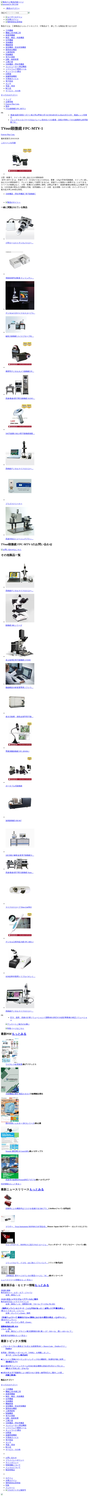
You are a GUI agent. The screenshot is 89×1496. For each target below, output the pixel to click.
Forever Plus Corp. (8, 135)
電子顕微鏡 (30, 194)
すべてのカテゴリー (9, 95)
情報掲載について (13, 1465)
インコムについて (13, 1467)
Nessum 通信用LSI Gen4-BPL (17, 1151)
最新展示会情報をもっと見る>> (14, 1336)
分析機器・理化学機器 (15, 194)
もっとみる (19, 1033)
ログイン (9, 1478)
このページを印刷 (8, 143)
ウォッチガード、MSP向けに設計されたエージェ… (27, 1245)
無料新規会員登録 (13, 1483)
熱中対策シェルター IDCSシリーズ (20, 1123)
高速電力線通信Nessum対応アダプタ (21, 1180)
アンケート (10, 1488)
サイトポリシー (12, 1463)
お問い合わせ (11, 1458)
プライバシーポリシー (15, 1460)
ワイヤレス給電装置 (14, 1064)
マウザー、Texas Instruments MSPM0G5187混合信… (26, 1227)
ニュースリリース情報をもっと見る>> (17, 1280)
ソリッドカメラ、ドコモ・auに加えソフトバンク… (27, 1263)
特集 (7, 1485)
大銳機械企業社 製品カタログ (18, 1094)
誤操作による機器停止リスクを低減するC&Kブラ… (27, 1208)
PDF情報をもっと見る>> (11, 1184)
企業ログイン (11, 1480)
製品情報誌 (10, 1470)
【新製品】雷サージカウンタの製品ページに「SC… (27, 1276)
